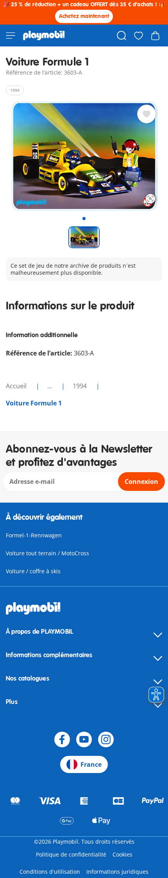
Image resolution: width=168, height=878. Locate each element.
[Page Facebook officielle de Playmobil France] (62, 739)
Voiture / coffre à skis (33, 571)
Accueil (17, 386)
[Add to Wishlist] (146, 114)
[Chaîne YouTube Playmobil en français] (84, 739)
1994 (80, 386)
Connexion (141, 481)
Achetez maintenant (84, 16)
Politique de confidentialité (71, 854)
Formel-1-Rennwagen (34, 535)
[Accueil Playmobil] (44, 35)
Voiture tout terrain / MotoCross (47, 553)
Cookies (122, 854)
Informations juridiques (117, 871)
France (91, 764)
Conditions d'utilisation (50, 871)
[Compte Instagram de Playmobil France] (106, 739)
